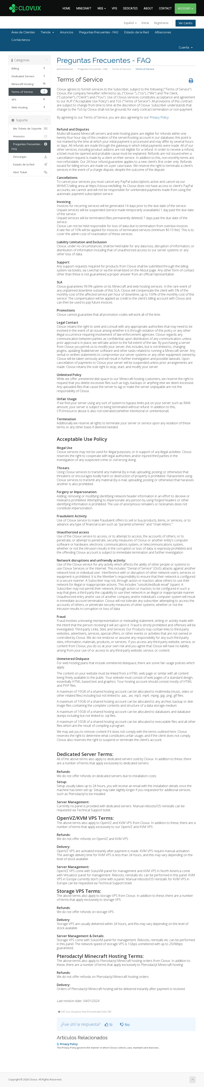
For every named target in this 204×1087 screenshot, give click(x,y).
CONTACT (165, 8)
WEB (100, 8)
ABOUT (148, 8)
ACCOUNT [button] (184, 8)
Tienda (46, 32)
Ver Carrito (185, 23)
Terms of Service (121, 68)
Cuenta (185, 47)
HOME (66, 8)
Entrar (145, 23)
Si (110, 1024)
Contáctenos (20, 40)
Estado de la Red (136, 32)
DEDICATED (130, 8)
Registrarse (161, 23)
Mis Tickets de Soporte (26, 128)
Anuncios (66, 32)
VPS (114, 8)
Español (129, 23)
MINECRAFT (83, 8)
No (127, 1024)
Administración (65, 68)
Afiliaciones (163, 32)
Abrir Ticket (19, 172)
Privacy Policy (159, 117)
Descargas (19, 156)
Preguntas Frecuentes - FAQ (98, 32)
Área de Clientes (23, 32)
